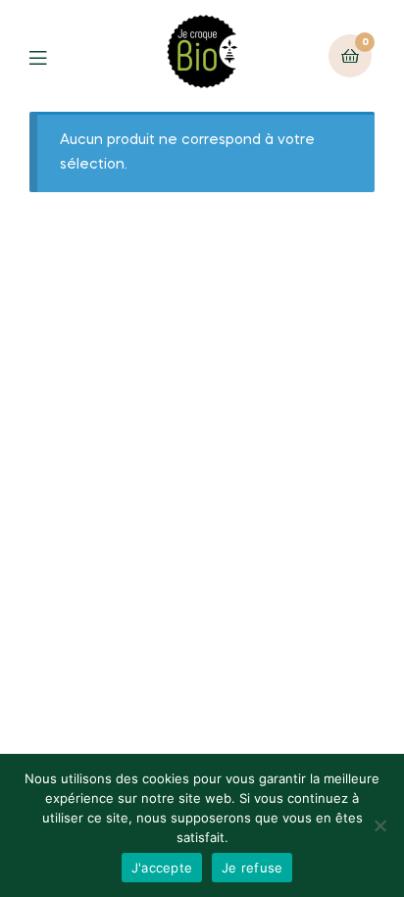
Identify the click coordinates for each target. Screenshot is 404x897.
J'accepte (161, 867)
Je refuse (252, 867)
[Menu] (52, 56)
